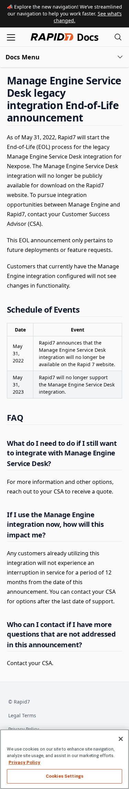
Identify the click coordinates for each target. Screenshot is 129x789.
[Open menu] (11, 36)
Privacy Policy (24, 762)
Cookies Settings (64, 776)
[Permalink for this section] (88, 118)
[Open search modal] (118, 36)
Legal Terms (22, 715)
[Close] (120, 738)
